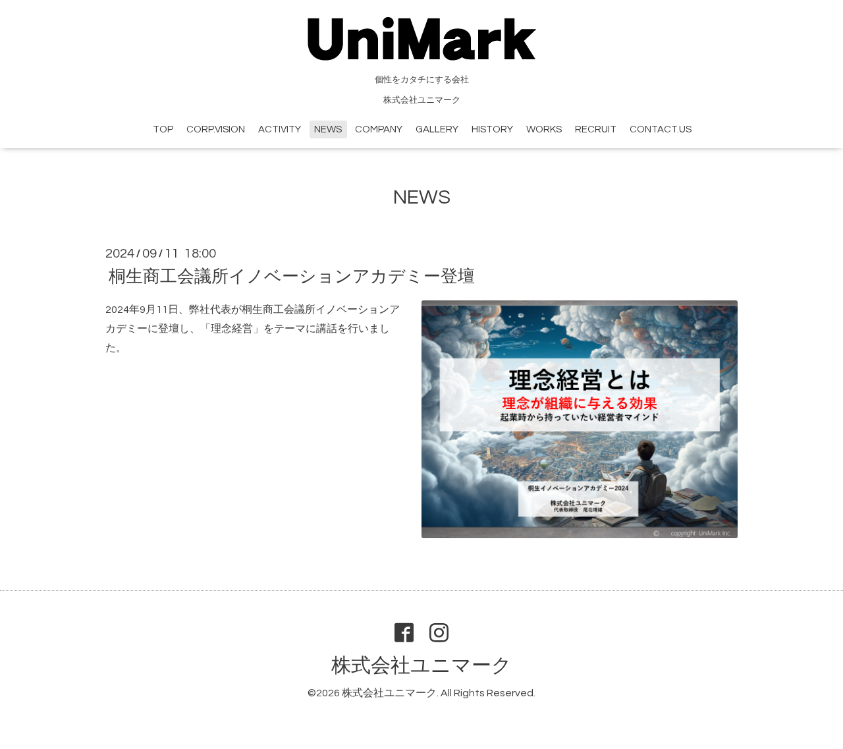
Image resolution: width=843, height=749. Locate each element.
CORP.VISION (215, 129)
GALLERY (437, 129)
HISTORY (492, 129)
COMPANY (378, 129)
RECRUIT (595, 129)
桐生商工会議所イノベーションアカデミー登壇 (292, 276)
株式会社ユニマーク (421, 665)
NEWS (328, 129)
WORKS (544, 129)
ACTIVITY (279, 129)
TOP (163, 129)
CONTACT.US (661, 129)
